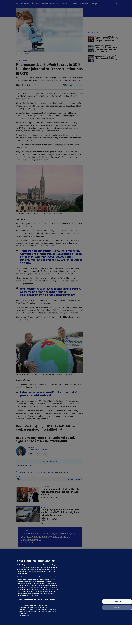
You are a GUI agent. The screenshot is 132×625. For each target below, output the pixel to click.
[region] (66, 587)
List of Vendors (24, 615)
